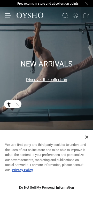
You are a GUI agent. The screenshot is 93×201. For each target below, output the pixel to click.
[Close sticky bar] (87, 3)
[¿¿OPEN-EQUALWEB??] (12, 104)
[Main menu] (8, 15)
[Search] (65, 15)
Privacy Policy (22, 170)
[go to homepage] (30, 15)
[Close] (86, 137)
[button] (86, 15)
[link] (75, 16)
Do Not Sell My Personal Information (46, 187)
